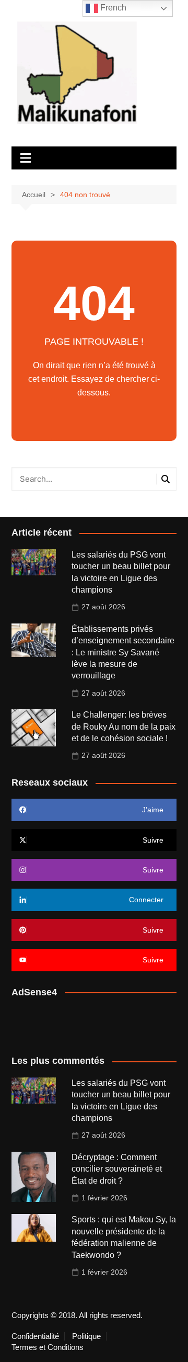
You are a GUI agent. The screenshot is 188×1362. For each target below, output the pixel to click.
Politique (86, 1336)
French (112, 7)
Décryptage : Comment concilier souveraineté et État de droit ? (117, 1169)
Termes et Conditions (47, 1347)
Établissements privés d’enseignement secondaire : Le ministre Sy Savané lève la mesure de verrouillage (123, 652)
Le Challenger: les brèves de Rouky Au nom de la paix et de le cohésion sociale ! (123, 726)
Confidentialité (35, 1336)
